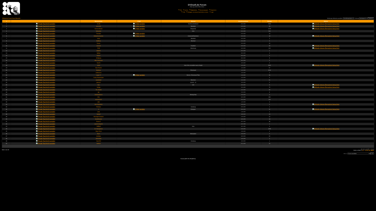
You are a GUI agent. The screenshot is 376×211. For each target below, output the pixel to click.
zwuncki (98, 45)
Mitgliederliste (194, 10)
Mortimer (98, 70)
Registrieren (213, 10)
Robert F (98, 121)
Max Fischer (98, 67)
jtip (98, 92)
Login (212, 12)
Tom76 (98, 63)
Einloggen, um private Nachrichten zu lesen (198, 12)
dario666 (98, 26)
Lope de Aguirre (98, 124)
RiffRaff (99, 126)
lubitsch (99, 143)
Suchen (186, 10)
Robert (98, 55)
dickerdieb (98, 138)
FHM (98, 48)
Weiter (372, 150)
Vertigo (98, 87)
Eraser (98, 43)
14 (366, 150)
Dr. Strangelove (98, 129)
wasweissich (98, 99)
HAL (98, 97)
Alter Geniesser (98, 60)
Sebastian (98, 31)
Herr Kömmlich (99, 104)
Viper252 (98, 141)
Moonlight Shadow (99, 116)
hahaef (98, 114)
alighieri (98, 50)
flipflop (98, 53)
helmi (98, 65)
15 (367, 150)
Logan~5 (98, 75)
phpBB (185, 158)
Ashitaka (98, 136)
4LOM (98, 24)
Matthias (98, 41)
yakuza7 (98, 82)
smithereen (99, 72)
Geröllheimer (98, 119)
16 (369, 150)
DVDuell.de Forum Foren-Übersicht (11, 18)
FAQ (181, 10)
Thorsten (98, 33)
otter (98, 102)
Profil (184, 12)
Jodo (98, 111)
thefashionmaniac (98, 36)
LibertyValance (99, 94)
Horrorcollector (99, 28)
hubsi (98, 38)
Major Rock (99, 131)
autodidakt (98, 80)
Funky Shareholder (99, 77)
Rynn (98, 133)
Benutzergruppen (204, 10)
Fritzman (98, 107)
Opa (98, 85)
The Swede (99, 89)
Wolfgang (98, 58)
